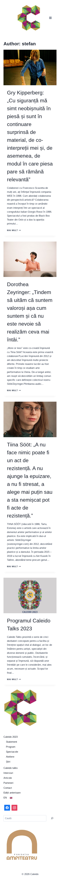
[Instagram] (14, 807)
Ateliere (10, 756)
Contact (7, 787)
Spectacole (12, 751)
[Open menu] (50, 17)
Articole (7, 778)
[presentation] (30, 67)
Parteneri (8, 783)
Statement (11, 741)
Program (10, 746)
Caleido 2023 (10, 736)
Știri (8, 761)
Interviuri (8, 773)
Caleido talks (10, 768)
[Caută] (52, 818)
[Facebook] (7, 807)
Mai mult (14, 230)
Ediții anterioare (12, 792)
